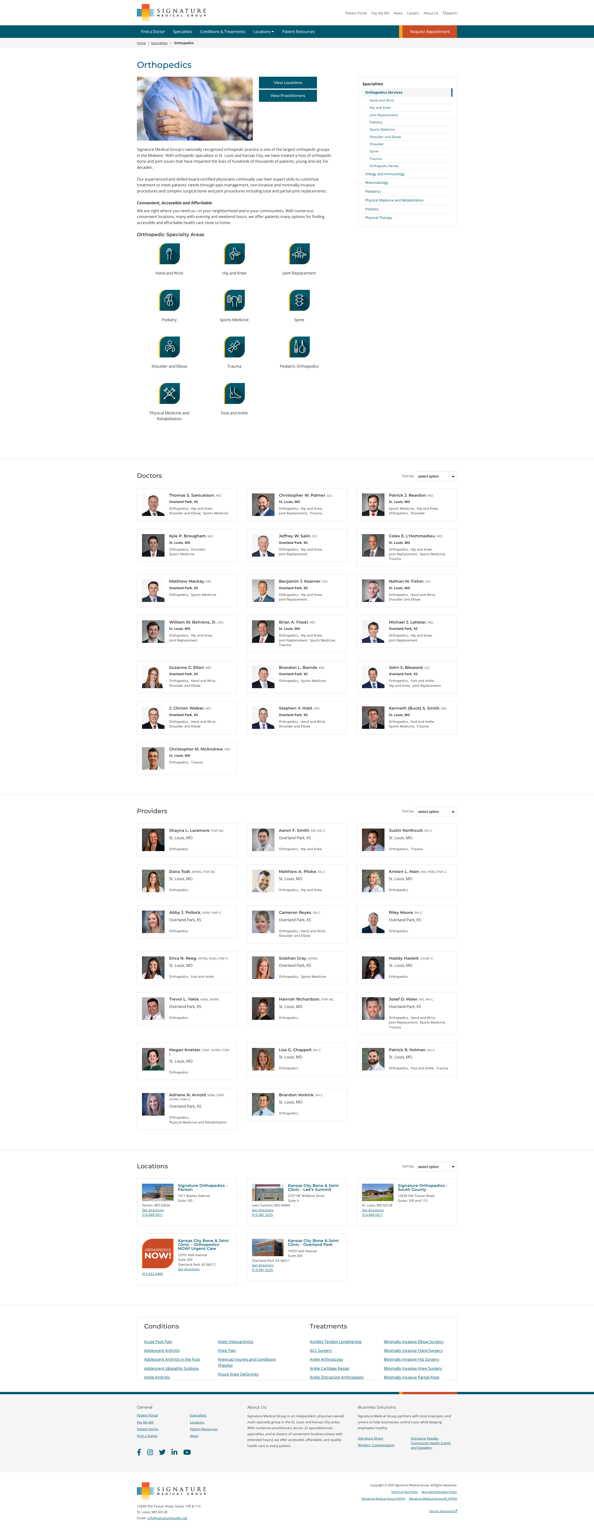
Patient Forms (147, 1429)
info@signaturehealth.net (167, 1518)
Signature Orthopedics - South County (423, 1187)
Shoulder (377, 144)
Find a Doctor (153, 31)
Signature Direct (370, 1438)
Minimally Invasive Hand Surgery (413, 1350)
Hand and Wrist (382, 100)
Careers (413, 13)
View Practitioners (288, 95)
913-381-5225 (262, 1214)
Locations (262, 31)
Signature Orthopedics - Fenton (203, 1187)
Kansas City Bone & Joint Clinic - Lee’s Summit (313, 1187)
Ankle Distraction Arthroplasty (337, 1377)
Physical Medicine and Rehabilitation (394, 200)
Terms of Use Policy (404, 1492)
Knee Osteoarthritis (235, 1341)
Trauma (376, 158)
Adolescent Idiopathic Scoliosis (171, 1368)
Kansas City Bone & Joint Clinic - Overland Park (313, 1242)
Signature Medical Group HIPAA (383, 1498)
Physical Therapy (378, 217)
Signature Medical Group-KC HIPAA (433, 1498)
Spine (374, 151)
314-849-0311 (152, 1214)
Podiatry (376, 122)
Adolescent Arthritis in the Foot (172, 1359)
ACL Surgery (321, 1350)
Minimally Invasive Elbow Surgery (414, 1341)
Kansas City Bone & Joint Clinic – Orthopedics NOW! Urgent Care (203, 1244)
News (398, 13)
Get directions (153, 1210)
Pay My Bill (380, 13)
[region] (297, 1348)
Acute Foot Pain (158, 1341)
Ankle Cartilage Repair (330, 1368)
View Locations (288, 82)
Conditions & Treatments (222, 31)
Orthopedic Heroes (384, 166)
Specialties (182, 31)
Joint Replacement (384, 115)
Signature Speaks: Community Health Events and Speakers (431, 1443)
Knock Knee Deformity (238, 1374)
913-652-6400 (152, 1274)
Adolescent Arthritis (162, 1350)
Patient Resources (298, 31)
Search (451, 13)
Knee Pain (227, 1350)
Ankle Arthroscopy (326, 1359)
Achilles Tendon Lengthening (336, 1341)
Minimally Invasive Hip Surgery (411, 1359)
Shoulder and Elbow (385, 137)
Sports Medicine (382, 129)
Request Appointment (430, 31)
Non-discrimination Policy (439, 1492)
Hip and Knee (380, 107)
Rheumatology (376, 182)
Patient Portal (356, 13)
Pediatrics (373, 191)
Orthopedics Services (383, 92)
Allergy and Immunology (385, 174)
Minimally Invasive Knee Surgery (413, 1368)
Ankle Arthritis (157, 1377)
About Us (430, 13)
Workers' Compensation (376, 1445)
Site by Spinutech (441, 1511)
